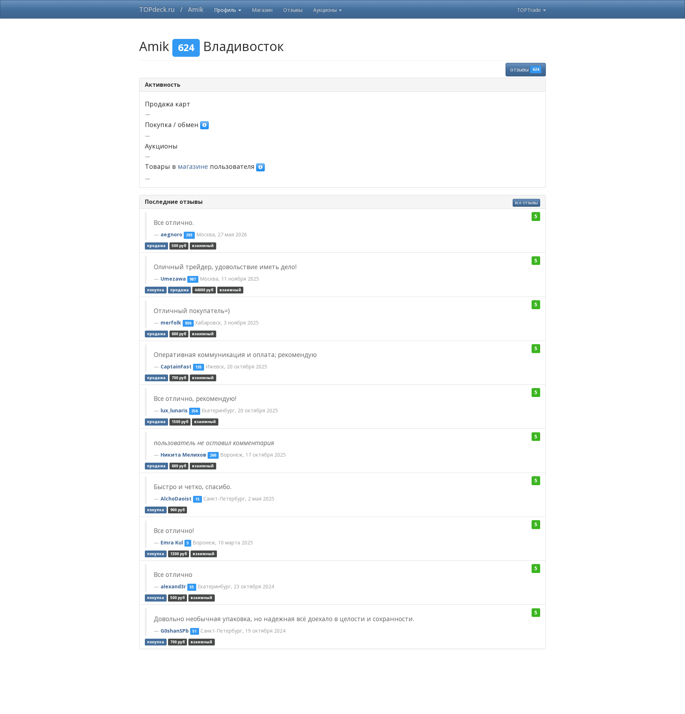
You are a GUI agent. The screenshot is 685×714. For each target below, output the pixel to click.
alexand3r (173, 586)
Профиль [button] (226, 9)
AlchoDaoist (176, 498)
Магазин (262, 9)
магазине (193, 166)
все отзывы (526, 203)
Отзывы (293, 9)
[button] (204, 125)
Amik (195, 9)
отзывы (524, 69)
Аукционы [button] (325, 9)
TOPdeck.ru (157, 9)
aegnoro (171, 234)
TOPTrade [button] (529, 9)
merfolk (171, 322)
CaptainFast (176, 366)
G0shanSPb (175, 630)
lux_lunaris (174, 410)
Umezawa (173, 278)
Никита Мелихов (183, 454)
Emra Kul (172, 542)
